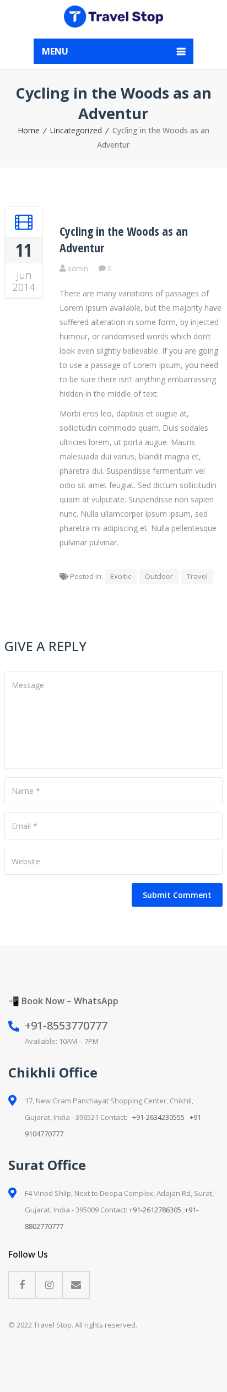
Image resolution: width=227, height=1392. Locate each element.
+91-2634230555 (158, 1117)
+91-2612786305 (155, 1210)
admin (77, 268)
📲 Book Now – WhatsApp (63, 1001)
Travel (197, 576)
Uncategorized (76, 130)
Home (29, 130)
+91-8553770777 (66, 1025)
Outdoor (159, 576)
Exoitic (120, 576)
